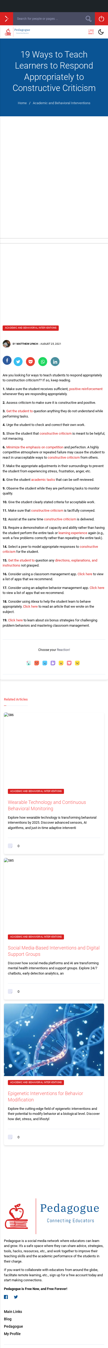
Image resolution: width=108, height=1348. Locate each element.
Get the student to (19, 411)
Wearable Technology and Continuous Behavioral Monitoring (47, 805)
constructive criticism (56, 433)
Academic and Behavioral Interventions (30, 328)
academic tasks (43, 480)
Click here (85, 574)
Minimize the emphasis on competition (34, 447)
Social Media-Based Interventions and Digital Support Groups (54, 951)
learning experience (72, 533)
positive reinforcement (85, 389)
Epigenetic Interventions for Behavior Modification (45, 1096)
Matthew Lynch (27, 343)
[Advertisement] (54, 173)
